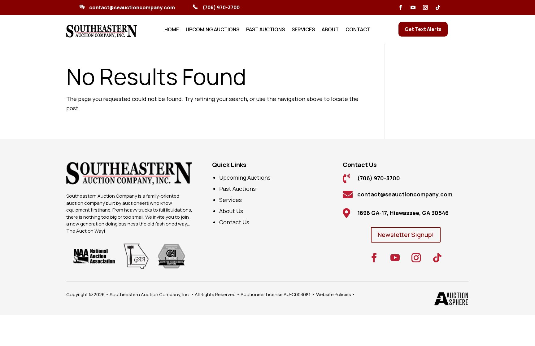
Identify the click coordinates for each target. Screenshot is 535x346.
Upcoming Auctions (212, 30)
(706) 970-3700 (221, 7)
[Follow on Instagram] (425, 7)
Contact (358, 30)
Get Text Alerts (423, 29)
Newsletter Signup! (406, 234)
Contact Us (234, 222)
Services (303, 30)
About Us (231, 211)
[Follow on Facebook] (401, 7)
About (330, 30)
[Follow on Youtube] (413, 7)
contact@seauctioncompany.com (132, 7)
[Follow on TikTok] (438, 7)
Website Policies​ (333, 294)
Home (171, 30)
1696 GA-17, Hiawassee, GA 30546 (403, 213)
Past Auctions (265, 30)
